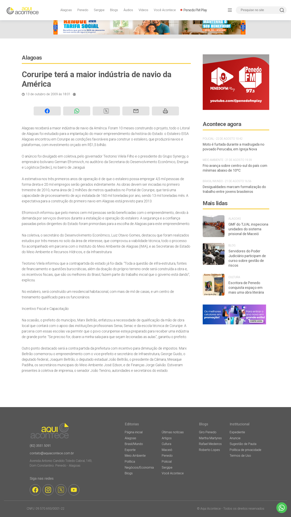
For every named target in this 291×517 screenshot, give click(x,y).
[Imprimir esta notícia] (165, 111)
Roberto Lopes (209, 450)
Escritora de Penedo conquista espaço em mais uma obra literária (246, 287)
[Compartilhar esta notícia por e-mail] (135, 111)
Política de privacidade (245, 450)
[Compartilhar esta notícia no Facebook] (47, 111)
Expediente (237, 432)
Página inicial (134, 432)
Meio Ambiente (135, 455)
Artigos (167, 438)
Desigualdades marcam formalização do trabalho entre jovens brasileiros (234, 189)
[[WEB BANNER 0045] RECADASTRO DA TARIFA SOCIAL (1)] (149, 33)
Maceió (167, 450)
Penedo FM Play (195, 10)
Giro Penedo (207, 432)
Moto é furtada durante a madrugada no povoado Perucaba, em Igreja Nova (233, 146)
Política (130, 461)
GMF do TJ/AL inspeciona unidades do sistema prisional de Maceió (248, 229)
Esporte (130, 450)
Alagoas (66, 10)
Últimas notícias (173, 432)
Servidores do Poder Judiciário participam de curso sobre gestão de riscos (247, 258)
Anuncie (235, 438)
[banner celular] (234, 324)
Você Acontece (165, 10)
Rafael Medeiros (210, 444)
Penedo (82, 10)
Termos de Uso (240, 455)
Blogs (114, 10)
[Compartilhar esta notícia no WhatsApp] (76, 111)
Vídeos (143, 10)
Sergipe (99, 10)
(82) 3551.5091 (40, 446)
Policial (167, 461)
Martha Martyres (210, 438)
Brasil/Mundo (134, 444)
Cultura (166, 444)
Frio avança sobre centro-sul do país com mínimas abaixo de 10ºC (235, 167)
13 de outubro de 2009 (42, 94)
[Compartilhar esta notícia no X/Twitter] (106, 111)
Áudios (128, 10)
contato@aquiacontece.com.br (52, 453)
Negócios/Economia (139, 467)
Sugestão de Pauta (243, 444)
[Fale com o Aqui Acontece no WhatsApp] (281, 507)
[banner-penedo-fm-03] (236, 109)
